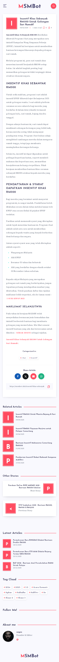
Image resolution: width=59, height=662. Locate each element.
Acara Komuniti (40, 587)
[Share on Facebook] (18, 376)
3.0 (26, 587)
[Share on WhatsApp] (41, 376)
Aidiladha (21, 593)
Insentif (34, 358)
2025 (17, 587)
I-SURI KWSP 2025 (16, 298)
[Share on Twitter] (26, 376)
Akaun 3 (22, 598)
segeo (19, 632)
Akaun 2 (9, 598)
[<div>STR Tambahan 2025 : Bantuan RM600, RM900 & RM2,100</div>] (29, 508)
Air (44, 593)
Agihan (8, 593)
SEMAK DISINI (23, 333)
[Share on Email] (33, 376)
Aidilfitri (34, 593)
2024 (7, 587)
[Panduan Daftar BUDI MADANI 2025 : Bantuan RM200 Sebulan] (29, 488)
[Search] (53, 6)
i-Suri (24, 358)
